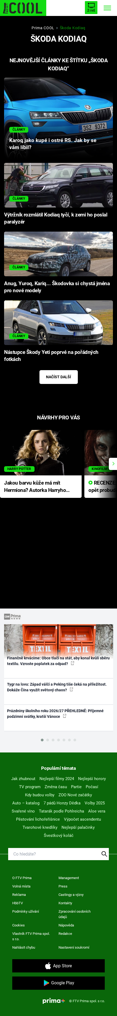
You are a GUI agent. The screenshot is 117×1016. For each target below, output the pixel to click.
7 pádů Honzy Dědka (62, 803)
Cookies (18, 925)
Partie (76, 786)
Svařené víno (23, 811)
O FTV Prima (22, 878)
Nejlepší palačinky (78, 827)
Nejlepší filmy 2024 (56, 778)
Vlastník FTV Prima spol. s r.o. (31, 936)
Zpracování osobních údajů (75, 914)
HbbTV (17, 903)
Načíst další (58, 377)
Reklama (19, 895)
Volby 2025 (95, 803)
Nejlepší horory (92, 778)
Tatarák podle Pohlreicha (61, 811)
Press (63, 886)
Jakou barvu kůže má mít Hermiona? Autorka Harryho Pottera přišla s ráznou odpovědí (35, 487)
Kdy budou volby (39, 795)
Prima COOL (43, 28)
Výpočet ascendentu (82, 819)
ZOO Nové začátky (75, 795)
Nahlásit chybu (23, 947)
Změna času (56, 786)
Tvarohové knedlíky (40, 827)
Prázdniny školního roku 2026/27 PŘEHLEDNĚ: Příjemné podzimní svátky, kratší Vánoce (55, 714)
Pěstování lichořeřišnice (38, 819)
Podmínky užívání (25, 911)
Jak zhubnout (23, 778)
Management (69, 878)
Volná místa (21, 886)
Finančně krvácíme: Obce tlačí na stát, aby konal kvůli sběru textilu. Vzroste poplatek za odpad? (58, 661)
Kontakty (65, 903)
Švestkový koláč (58, 835)
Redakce (65, 934)
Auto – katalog (25, 803)
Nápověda (66, 925)
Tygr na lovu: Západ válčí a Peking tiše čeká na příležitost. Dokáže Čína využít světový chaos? (57, 687)
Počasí (92, 786)
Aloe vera (96, 811)
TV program (30, 786)
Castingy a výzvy (71, 895)
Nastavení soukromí (74, 947)
